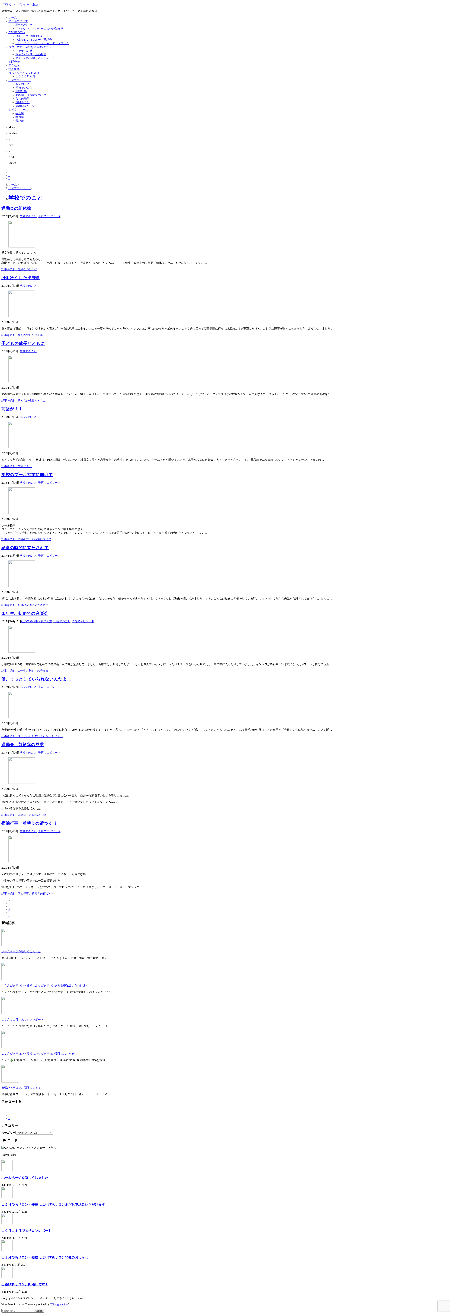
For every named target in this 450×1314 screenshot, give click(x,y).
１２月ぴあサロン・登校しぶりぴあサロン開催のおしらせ (38, 1053)
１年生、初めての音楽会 (24, 613)
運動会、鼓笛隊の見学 (22, 744)
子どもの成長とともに (23, 343)
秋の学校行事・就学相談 (36, 621)
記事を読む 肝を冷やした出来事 (22, 335)
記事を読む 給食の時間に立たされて (25, 605)
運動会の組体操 (16, 208)
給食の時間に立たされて (25, 547)
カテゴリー (8, 1132)
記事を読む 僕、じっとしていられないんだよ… (32, 736)
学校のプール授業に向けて (27, 474)
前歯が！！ (12, 409)
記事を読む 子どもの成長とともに (23, 400)
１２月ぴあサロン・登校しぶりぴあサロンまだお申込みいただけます (45, 985)
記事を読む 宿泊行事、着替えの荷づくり (27, 893)
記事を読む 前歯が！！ (16, 466)
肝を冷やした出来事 (20, 277)
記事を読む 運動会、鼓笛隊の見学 (23, 814)
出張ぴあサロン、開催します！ (21, 1087)
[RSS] (9, 175)
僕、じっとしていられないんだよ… (36, 679)
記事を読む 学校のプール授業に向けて (26, 539)
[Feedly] (9, 178)
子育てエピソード (49, 216)
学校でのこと (28, 216)
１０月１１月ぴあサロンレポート (22, 1019)
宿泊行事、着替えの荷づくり (29, 823)
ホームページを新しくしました (21, 951)
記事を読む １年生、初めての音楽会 (25, 670)
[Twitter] (9, 168)
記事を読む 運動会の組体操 (19, 269)
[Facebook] (9, 172)
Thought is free (59, 1304)
